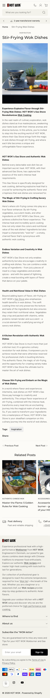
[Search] (44, 12)
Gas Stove (19, 299)
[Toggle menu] (4, 5)
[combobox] (25, 12)
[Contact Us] (35, 5)
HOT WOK (15, 693)
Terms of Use (38, 660)
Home (5, 27)
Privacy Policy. (8, 663)
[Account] (40, 5)
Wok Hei (24, 581)
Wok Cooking (24, 115)
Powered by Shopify (32, 693)
